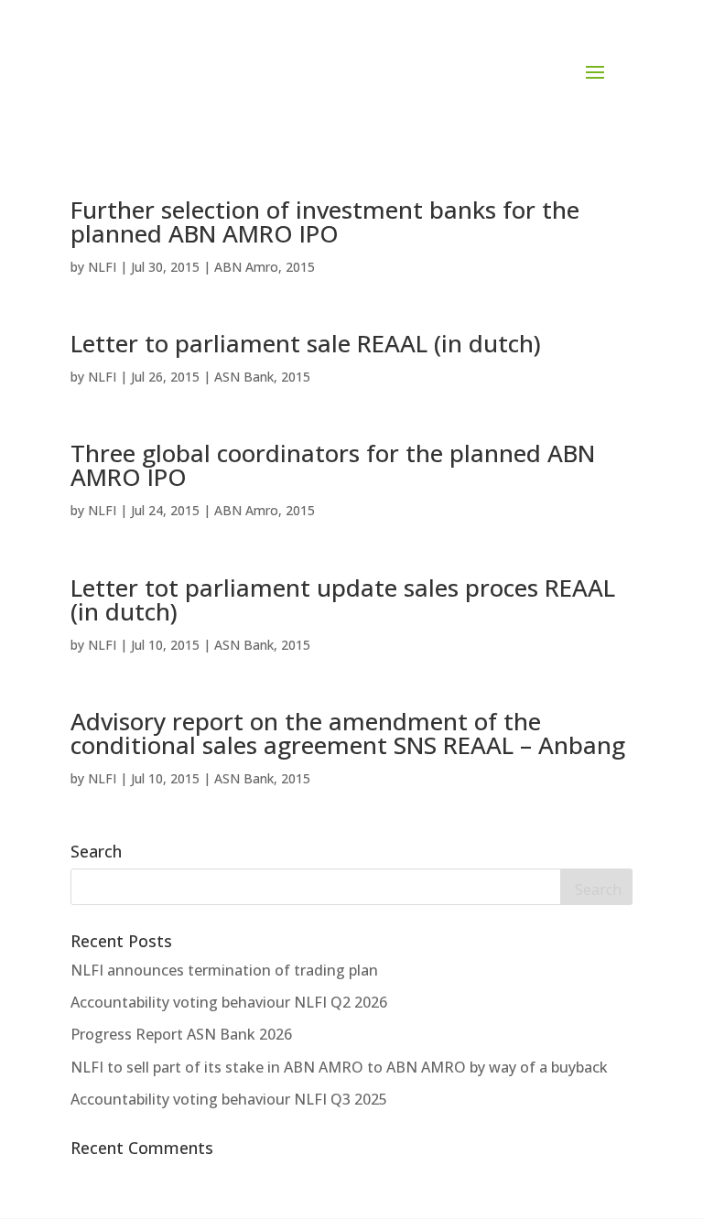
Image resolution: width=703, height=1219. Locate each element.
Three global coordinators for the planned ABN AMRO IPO (332, 465)
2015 (300, 266)
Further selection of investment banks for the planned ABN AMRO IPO (324, 221)
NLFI (102, 266)
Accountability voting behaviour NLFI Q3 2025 (228, 1099)
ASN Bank (244, 376)
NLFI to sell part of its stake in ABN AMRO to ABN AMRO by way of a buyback (339, 1067)
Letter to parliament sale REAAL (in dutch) (305, 343)
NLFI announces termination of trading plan (224, 970)
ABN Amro (246, 266)
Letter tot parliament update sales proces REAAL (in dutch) (342, 599)
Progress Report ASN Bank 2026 (181, 1034)
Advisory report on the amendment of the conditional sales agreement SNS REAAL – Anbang (347, 733)
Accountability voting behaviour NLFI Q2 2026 (228, 1002)
